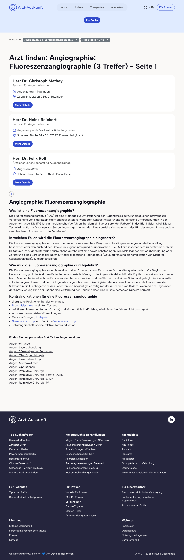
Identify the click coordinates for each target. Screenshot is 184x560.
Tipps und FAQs (18, 492)
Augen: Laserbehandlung (25, 347)
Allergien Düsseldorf (77, 458)
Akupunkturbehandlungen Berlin (84, 444)
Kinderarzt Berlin (18, 449)
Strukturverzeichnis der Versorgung (142, 492)
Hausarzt (127, 453)
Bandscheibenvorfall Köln (80, 453)
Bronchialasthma (22, 305)
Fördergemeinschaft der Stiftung (27, 530)
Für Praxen (165, 7)
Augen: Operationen (22, 367)
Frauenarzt (128, 458)
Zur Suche (92, 20)
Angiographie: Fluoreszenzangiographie (48, 39)
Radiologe (127, 440)
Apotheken (117, 7)
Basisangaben (73, 501)
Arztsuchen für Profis (134, 505)
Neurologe (128, 444)
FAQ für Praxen (74, 497)
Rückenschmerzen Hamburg (82, 467)
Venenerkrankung (64, 321)
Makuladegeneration (135, 251)
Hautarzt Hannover (19, 458)
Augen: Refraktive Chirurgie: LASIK (31, 378)
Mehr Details (22, 105)
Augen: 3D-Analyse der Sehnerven (31, 351)
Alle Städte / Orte (93, 39)
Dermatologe (129, 467)
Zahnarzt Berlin (17, 444)
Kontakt (13, 539)
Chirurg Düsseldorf (20, 463)
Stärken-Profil (73, 510)
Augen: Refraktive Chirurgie (27, 371)
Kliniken (78, 7)
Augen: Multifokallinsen (24, 363)
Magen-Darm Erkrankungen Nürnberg (87, 440)
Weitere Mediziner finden (23, 472)
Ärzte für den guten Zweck (81, 515)
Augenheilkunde (19, 343)
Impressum (128, 525)
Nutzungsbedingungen (134, 535)
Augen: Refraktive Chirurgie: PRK (30, 382)
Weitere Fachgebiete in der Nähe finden (144, 472)
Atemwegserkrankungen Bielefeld (85, 463)
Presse (13, 535)
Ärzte (64, 7)
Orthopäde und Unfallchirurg (138, 463)
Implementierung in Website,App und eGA (138, 499)
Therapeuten (97, 7)
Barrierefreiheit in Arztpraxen (25, 497)
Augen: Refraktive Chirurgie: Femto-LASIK (36, 374)
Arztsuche (15, 39)
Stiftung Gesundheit (20, 525)
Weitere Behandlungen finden (82, 472)
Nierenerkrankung (23, 321)
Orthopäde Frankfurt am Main (26, 467)
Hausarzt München (19, 440)
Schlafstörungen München (81, 449)
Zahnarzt (127, 449)
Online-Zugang (74, 506)
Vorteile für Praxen (76, 492)
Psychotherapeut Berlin (22, 453)
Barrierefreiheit (130, 539)
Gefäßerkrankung (115, 254)
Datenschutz (129, 530)
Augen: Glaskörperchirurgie (26, 355)
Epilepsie (42, 317)
